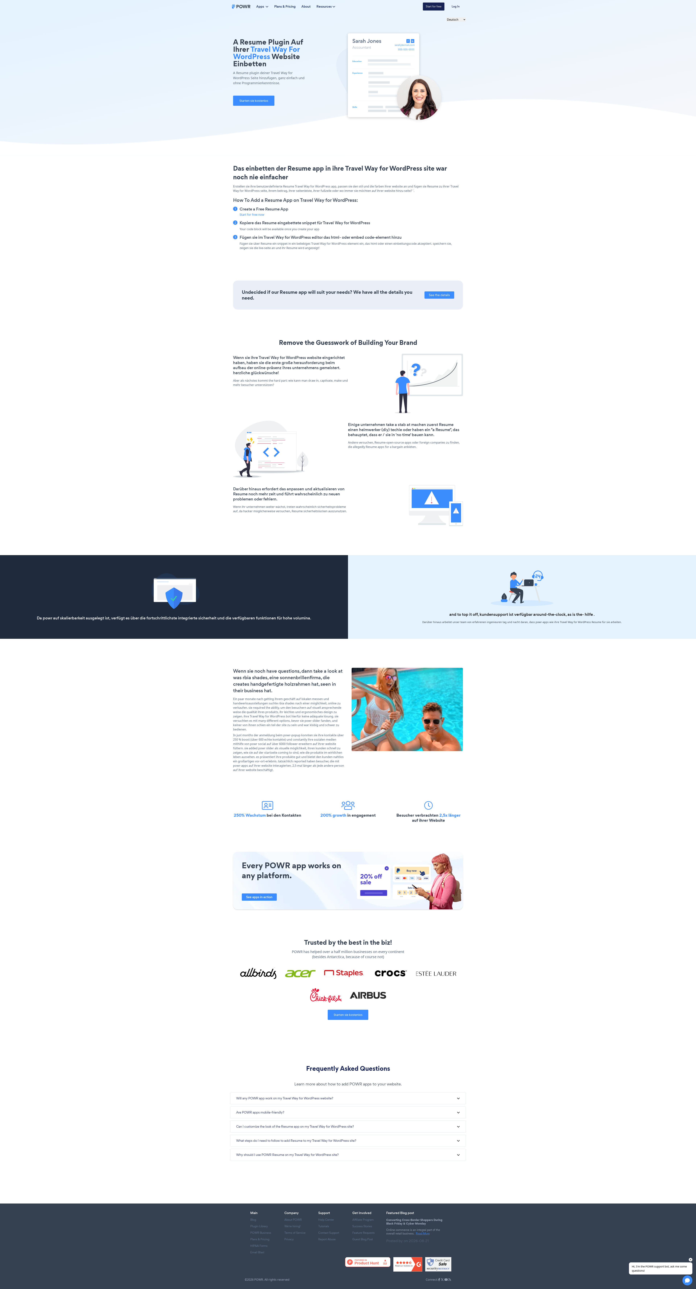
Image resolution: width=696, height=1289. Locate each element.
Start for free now (252, 215)
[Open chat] (687, 1280)
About (306, 6)
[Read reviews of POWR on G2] (407, 1264)
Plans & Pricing (285, 6)
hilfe (589, 614)
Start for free (434, 6)
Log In (456, 6)
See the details (439, 295)
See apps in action (259, 897)
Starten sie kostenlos (253, 101)
